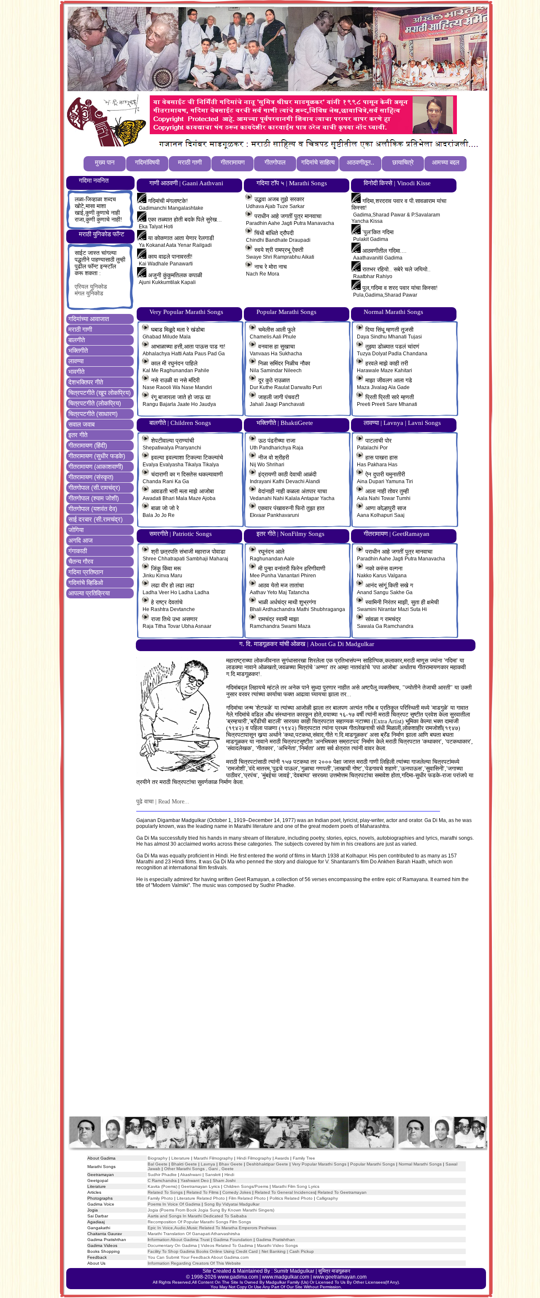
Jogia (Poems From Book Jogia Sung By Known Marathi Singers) (211, 1210)
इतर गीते (77, 434)
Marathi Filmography (213, 1158)
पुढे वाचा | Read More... (162, 801)
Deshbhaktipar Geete (267, 1164)
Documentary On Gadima (172, 1245)
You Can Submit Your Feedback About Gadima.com (198, 1257)
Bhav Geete (231, 1164)
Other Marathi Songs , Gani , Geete (199, 1168)
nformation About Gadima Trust (179, 1239)
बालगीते (76, 339)
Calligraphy (327, 1198)
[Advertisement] (277, 1010)
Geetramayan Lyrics (200, 1186)
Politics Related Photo (291, 1198)
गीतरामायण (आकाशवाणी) (95, 466)
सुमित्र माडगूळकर (334, 1271)
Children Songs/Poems (246, 1186)
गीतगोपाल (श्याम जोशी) (93, 498)
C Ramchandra (162, 1180)
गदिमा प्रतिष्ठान (85, 572)
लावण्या (76, 361)
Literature (180, 1158)
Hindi (229, 1174)
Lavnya (207, 1164)
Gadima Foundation (232, 1239)
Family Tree (304, 1158)
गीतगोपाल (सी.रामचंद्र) (94, 487)
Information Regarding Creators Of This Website (194, 1263)
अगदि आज (80, 540)
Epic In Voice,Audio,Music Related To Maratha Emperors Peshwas (212, 1227)
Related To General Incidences (285, 1192)
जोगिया (76, 529)
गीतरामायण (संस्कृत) (90, 477)
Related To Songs (165, 1192)
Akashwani (190, 1174)
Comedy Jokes (236, 1192)
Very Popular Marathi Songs (319, 1164)
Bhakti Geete (184, 1164)
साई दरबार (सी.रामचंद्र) (95, 519)
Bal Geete (157, 1164)
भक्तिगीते (78, 350)
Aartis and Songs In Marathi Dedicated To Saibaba (197, 1216)
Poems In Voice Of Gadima (174, 1204)
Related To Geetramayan (342, 1192)
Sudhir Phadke (162, 1174)
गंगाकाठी (77, 550)
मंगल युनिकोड (89, 293)
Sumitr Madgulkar (294, 1271)
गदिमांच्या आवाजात (88, 318)
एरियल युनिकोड (91, 287)
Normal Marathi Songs (420, 1164)
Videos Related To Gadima (227, 1245)
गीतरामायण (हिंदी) (87, 445)
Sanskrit (213, 1174)
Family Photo (160, 1198)
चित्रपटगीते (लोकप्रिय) (94, 403)
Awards (282, 1158)
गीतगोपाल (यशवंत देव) (92, 508)
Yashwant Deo (195, 1180)
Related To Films (202, 1192)
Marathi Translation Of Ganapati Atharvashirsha (194, 1233)
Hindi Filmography (254, 1158)
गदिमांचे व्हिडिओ (85, 582)
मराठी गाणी (80, 329)
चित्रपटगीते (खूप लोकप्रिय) (99, 392)
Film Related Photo (247, 1198)
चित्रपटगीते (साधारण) (93, 413)
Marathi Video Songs (277, 1245)
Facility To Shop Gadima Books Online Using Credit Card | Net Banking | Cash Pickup (231, 1251)
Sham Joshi (224, 1180)
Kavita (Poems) (162, 1186)
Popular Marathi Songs (372, 1164)
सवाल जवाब (81, 424)
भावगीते (76, 371)
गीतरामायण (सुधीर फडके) (96, 456)
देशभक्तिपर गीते (85, 382)
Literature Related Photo (201, 1198)
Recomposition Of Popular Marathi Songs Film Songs (199, 1222)
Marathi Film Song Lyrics (295, 1186)
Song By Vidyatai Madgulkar (231, 1204)
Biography (157, 1158)
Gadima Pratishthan (275, 1239)
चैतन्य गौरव (80, 561)
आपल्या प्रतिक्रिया (89, 593)
